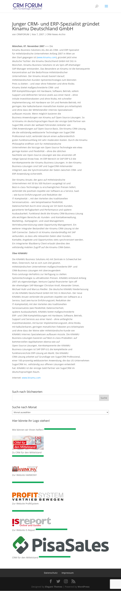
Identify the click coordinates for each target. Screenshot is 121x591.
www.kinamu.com (46, 57)
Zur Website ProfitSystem (25, 503)
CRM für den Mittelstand (25, 557)
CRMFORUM (23, 34)
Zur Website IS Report (23, 530)
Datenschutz (51, 572)
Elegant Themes (53, 586)
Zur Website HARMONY (24, 474)
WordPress (83, 586)
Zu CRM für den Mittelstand (27, 452)
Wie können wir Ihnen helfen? (28, 429)
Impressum (68, 572)
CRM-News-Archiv (55, 34)
